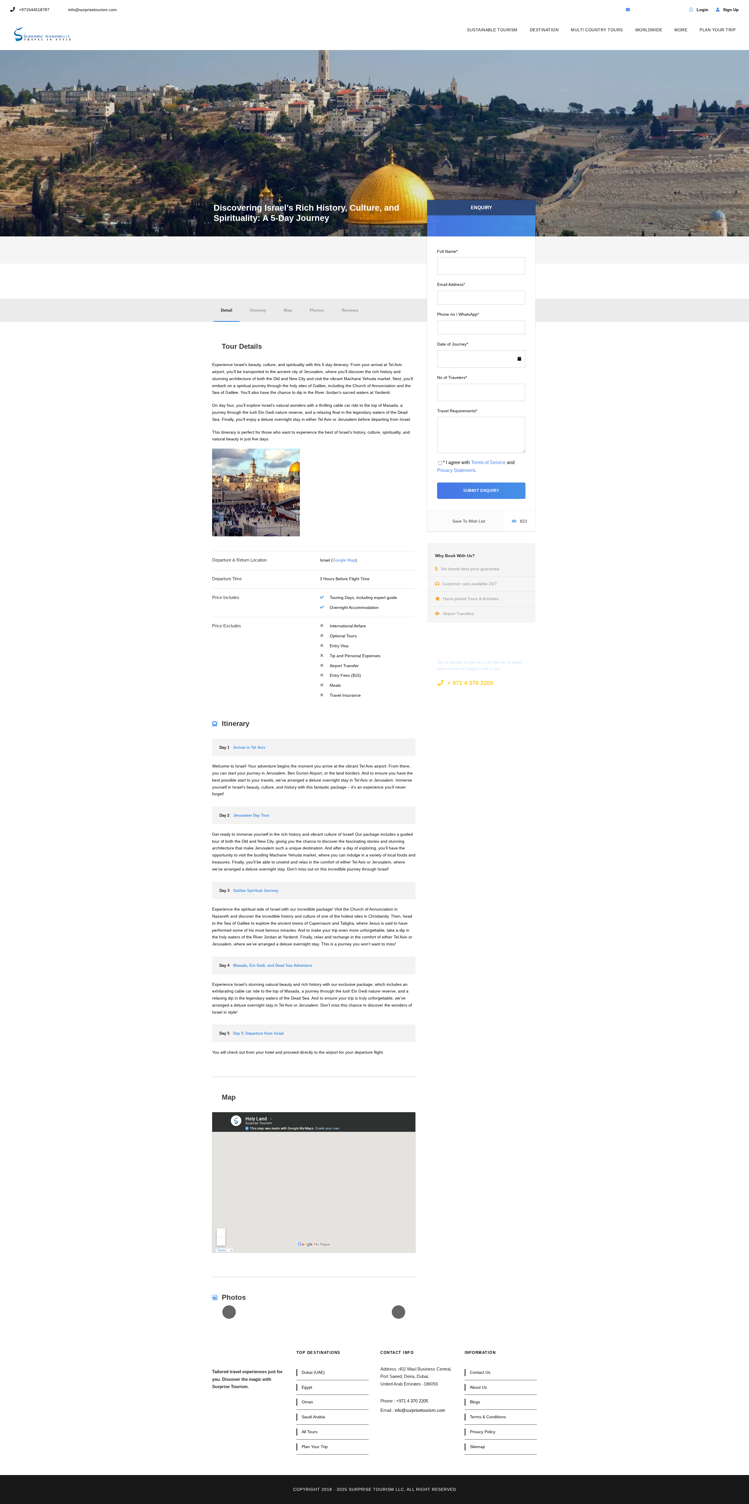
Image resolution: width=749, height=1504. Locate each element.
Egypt (307, 1387)
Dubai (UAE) (313, 1372)
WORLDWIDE (648, 30)
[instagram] (669, 9)
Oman (307, 1402)
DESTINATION (544, 30)
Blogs (475, 1402)
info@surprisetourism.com (420, 1410)
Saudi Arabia (313, 1416)
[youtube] (659, 9)
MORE (680, 30)
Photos (317, 310)
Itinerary (258, 310)
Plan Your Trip (315, 1446)
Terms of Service (488, 462)
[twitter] (648, 9)
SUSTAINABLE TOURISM (492, 30)
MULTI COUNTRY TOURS (597, 30)
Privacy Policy (482, 1431)
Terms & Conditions (488, 1416)
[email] (628, 9)
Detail (226, 310)
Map (288, 310)
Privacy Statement (456, 470)
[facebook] (638, 9)
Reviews (350, 310)
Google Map (344, 560)
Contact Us (480, 1372)
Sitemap (477, 1446)
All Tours (309, 1431)
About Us (478, 1387)
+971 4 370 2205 (412, 1400)
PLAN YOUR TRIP (718, 30)
